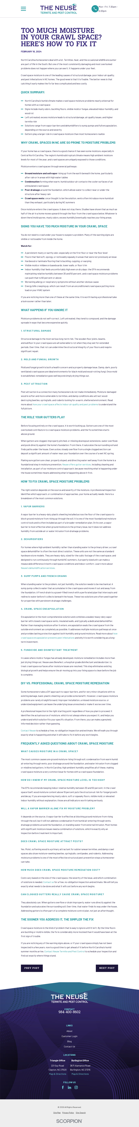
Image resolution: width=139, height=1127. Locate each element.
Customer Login (69, 1036)
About (69, 1031)
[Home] (58, 9)
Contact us (48, 882)
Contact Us (69, 1046)
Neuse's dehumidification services (38, 568)
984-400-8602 (69, 1012)
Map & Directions (57, 1073)
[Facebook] (62, 1087)
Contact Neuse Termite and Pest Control (64, 951)
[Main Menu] (23, 8)
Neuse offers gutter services (76, 464)
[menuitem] (57, 1112)
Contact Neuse (28, 730)
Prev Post (31, 968)
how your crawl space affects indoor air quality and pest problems (65, 404)
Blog (69, 1041)
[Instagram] (76, 1087)
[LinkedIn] (69, 1087)
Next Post (107, 968)
